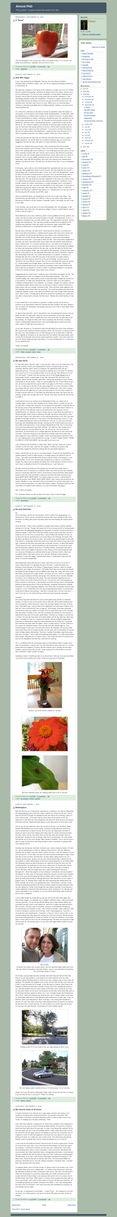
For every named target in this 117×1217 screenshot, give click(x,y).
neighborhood (86, 182)
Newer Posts (16, 1205)
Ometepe (85, 185)
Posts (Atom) (25, 1209)
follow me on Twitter (98, 47)
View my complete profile (91, 34)
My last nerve (21, 361)
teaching (85, 204)
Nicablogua (86, 56)
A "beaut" (19, 20)
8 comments (42, 1098)
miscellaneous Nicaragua (90, 176)
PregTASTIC (86, 73)
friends (23, 1100)
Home (44, 1205)
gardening (24, 69)
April (86, 135)
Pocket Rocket (23, 813)
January (87, 143)
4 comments (41, 66)
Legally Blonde (60, 375)
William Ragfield (87, 53)
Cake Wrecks (86, 79)
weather (37, 799)
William (84, 216)
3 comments (42, 498)
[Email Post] (48, 66)
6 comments (41, 796)
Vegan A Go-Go (87, 76)
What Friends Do (87, 70)
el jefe (84, 165)
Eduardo (85, 162)
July (86, 127)
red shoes (63, 207)
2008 (85, 94)
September (88, 105)
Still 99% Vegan (22, 78)
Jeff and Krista (87, 67)
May (86, 132)
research (28, 352)
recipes (84, 193)
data (83, 156)
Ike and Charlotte (23, 509)
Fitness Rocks (48, 567)
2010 (85, 89)
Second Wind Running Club (91, 82)
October (87, 102)
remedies (85, 196)
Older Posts (72, 1205)
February (88, 140)
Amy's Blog (86, 62)
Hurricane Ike (63, 515)
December (88, 96)
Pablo (22, 352)
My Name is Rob (87, 59)
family (84, 168)
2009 (85, 91)
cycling (84, 154)
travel (34, 352)
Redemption (20, 807)
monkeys (85, 179)
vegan (39, 352)
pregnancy (85, 190)
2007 (85, 147)
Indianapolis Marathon (34, 530)
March (87, 138)
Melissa (93, 21)
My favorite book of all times (28, 1109)
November (88, 99)
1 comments (41, 349)
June (86, 130)
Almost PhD (24, 6)
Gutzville (85, 65)
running (31, 799)
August (87, 124)
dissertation (24, 500)
